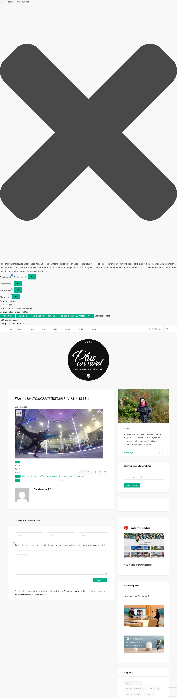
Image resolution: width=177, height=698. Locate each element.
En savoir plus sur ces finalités (14, 312)
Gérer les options (8, 301)
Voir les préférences (44, 316)
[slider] (17, 468)
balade (149, 694)
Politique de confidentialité (12, 323)
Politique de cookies (9, 320)
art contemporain (135, 689)
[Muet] (17, 476)
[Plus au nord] (88, 360)
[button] (88, 133)
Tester (43, 329)
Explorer (68, 329)
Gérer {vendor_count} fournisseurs (16, 308)
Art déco (154, 689)
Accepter (7, 316)
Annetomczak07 (42, 489)
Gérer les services (8, 304)
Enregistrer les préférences (76, 316)
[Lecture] (17, 462)
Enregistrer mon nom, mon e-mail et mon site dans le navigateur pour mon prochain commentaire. (61, 545)
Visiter (55, 329)
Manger (31, 329)
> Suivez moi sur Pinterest (138, 564)
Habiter (93, 329)
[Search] (166, 328)
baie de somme (133, 694)
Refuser (23, 316)
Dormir (19, 329)
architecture (132, 684)
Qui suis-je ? (129, 453)
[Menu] (11, 328)
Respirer (81, 329)
